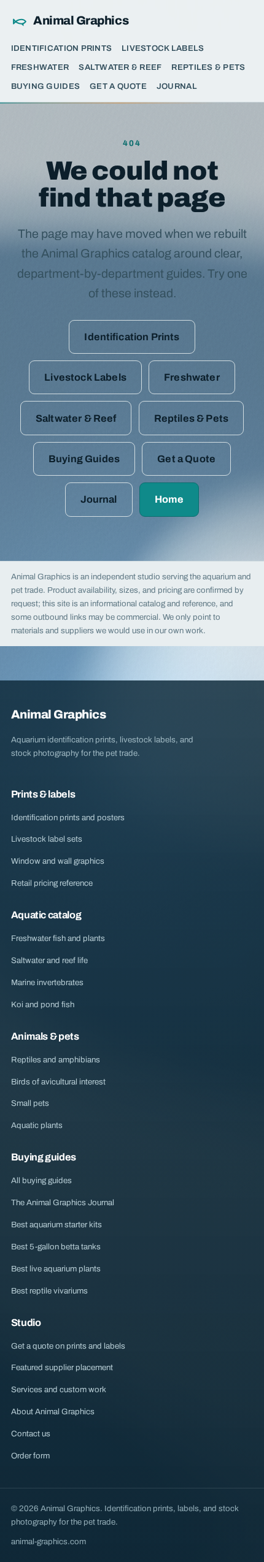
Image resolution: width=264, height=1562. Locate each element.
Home (169, 499)
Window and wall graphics (57, 861)
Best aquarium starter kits (56, 1224)
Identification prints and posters (68, 817)
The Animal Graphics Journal (62, 1202)
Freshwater (40, 67)
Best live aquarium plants (56, 1268)
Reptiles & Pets (208, 67)
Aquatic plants (37, 1125)
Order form (30, 1455)
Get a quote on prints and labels (68, 1346)
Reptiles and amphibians (55, 1059)
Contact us (30, 1433)
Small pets (30, 1103)
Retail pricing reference (52, 883)
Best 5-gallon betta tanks (56, 1246)
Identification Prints (61, 48)
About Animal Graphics (53, 1411)
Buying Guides (45, 86)
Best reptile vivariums (49, 1290)
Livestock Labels (163, 48)
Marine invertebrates (47, 982)
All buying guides (41, 1180)
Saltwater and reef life (49, 960)
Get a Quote (118, 86)
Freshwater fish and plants (58, 938)
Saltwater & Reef (120, 67)
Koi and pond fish (42, 1004)
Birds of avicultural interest (58, 1081)
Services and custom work (58, 1389)
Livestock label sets (46, 839)
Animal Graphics (80, 20)
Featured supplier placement (62, 1367)
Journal (177, 86)
